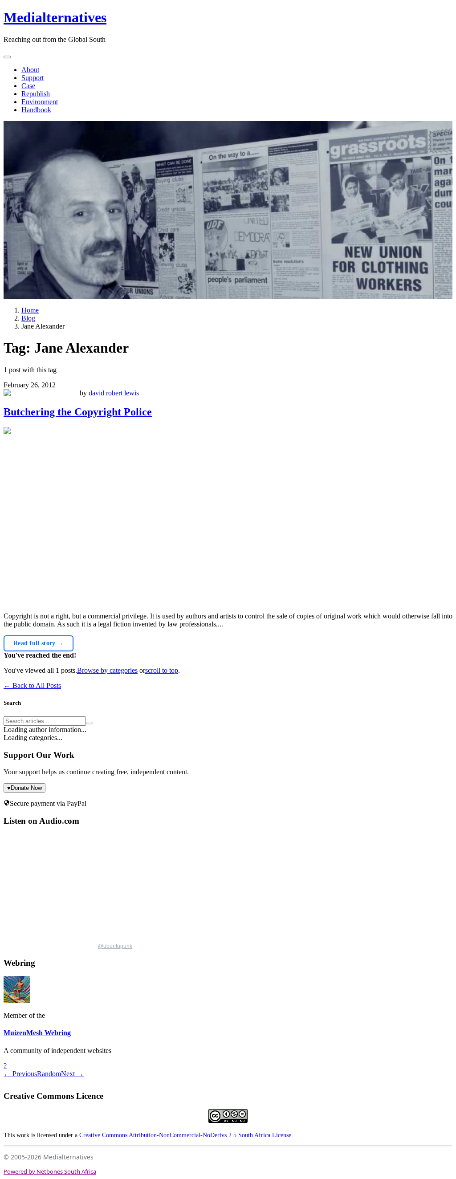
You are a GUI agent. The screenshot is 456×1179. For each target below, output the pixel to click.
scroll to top (161, 670)
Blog (28, 318)
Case (28, 85)
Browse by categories (107, 670)
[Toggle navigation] (7, 57)
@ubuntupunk (115, 946)
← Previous (20, 1073)
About (30, 69)
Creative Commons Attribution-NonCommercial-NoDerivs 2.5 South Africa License (185, 1135)
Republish (35, 94)
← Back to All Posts (32, 685)
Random (49, 1073)
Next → (72, 1073)
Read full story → (38, 643)
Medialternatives (55, 17)
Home (30, 310)
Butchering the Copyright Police (78, 412)
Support (32, 77)
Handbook (36, 110)
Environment (39, 102)
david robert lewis (114, 393)
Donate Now (24, 788)
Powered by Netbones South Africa (50, 1171)
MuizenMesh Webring (37, 1033)
